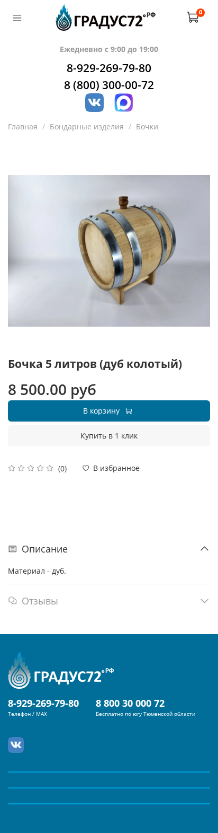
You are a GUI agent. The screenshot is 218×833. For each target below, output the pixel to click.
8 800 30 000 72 (130, 703)
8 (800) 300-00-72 (109, 84)
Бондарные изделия (87, 126)
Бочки (147, 126)
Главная (23, 126)
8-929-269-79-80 (109, 67)
